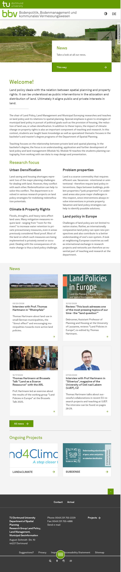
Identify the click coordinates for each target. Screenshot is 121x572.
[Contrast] (106, 14)
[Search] (50, 561)
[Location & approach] (57, 561)
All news (19, 423)
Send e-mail (53, 524)
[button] (82, 67)
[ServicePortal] (63, 561)
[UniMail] (70, 561)
